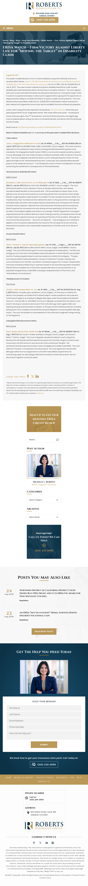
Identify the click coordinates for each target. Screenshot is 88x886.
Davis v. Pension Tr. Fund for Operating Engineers (25, 245)
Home (9, 777)
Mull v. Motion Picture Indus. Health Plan (22, 331)
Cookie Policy (45, 878)
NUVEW (8, 875)
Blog (79, 777)
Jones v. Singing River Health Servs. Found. (23, 143)
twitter (32, 376)
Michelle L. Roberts (44, 481)
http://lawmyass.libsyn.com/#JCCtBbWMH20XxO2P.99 (39, 127)
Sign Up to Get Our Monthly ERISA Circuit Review (44, 419)
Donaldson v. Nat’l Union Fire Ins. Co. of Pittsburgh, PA (27, 182)
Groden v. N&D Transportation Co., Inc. (21, 289)
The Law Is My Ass (58, 110)
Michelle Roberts (23, 777)
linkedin (46, 842)
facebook (28, 376)
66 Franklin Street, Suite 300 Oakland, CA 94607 (47, 14)
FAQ (72, 777)
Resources (62, 777)
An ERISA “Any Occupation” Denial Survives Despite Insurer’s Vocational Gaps (48, 614)
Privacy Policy (78, 875)
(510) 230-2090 (45, 20)
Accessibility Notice (52, 875)
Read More (24, 600)
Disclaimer (66, 875)
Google (52, 842)
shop (37, 376)
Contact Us (44, 781)
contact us (40, 393)
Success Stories (45, 777)
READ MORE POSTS (44, 631)
